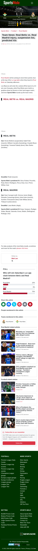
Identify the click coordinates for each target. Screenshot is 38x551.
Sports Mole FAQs (26, 516)
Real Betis (22, 321)
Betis (5, 18)
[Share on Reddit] (19, 304)
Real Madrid (33, 18)
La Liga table (15, 80)
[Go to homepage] (11, 2)
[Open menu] (32, 3)
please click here (22, 248)
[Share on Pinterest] (30, 304)
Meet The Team (25, 522)
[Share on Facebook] (8, 304)
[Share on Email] (25, 304)
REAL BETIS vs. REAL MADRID (18, 99)
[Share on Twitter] (14, 304)
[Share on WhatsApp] (3, 304)
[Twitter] (12, 261)
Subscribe (19, 443)
